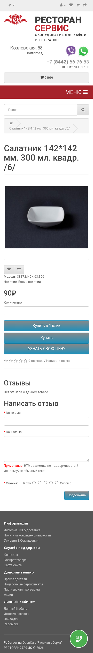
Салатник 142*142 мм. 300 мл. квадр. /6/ (39, 128)
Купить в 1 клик (46, 325)
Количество (13, 302)
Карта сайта (13, 565)
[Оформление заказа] (85, 5)
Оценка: (12, 483)
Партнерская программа (22, 589)
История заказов (16, 614)
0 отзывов (35, 361)
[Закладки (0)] (71, 5)
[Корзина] (78, 5)
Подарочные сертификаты (23, 584)
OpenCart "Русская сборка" (42, 642)
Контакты (11, 555)
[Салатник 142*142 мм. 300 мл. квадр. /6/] (46, 217)
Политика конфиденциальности (27, 535)
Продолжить (77, 495)
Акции (8, 595)
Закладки (11, 619)
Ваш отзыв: (14, 432)
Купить (46, 337)
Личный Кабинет (16, 609)
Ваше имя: (13, 413)
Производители (15, 579)
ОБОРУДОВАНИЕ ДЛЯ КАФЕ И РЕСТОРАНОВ (61, 37)
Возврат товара (15, 560)
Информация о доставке (22, 530)
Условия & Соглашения (21, 540)
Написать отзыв (58, 361)
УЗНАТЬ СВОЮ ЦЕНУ (46, 348)
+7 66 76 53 (68, 62)
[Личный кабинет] (63, 5)
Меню (74, 92)
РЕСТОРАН (58, 24)
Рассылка (11, 624)
